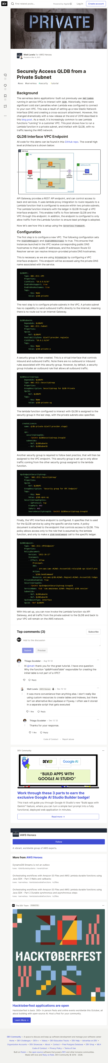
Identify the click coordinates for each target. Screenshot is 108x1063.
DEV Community (14, 1037)
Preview (42, 650)
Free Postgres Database (72, 1044)
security (43, 83)
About (47, 1044)
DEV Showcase (36, 1044)
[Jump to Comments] (5, 87)
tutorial (54, 83)
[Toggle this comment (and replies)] (19, 666)
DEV (64, 1052)
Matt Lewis (29, 54)
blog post (27, 119)
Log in (80, 3)
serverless (31, 83)
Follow (59, 841)
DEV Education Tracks (59, 1040)
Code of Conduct (50, 739)
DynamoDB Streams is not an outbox (31, 866)
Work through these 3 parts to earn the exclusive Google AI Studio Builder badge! (53, 795)
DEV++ (36, 1040)
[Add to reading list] (5, 97)
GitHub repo (71, 141)
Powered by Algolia (61, 4)
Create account (96, 3)
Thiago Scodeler (32, 661)
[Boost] (5, 106)
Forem (23, 1052)
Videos (44, 1040)
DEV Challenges (24, 1040)
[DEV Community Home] (4, 3)
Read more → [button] (58, 816)
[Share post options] (5, 115)
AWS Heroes (45, 54)
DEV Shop (90, 1044)
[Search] (12, 3)
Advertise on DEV (89, 1040)
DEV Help (76, 1040)
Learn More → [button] (22, 1020)
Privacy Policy (56, 1048)
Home (11, 1040)
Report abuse (68, 739)
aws (20, 83)
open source (37, 1052)
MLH (99, 1044)
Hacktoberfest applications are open (41, 1005)
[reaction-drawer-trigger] (5, 76)
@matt (31, 665)
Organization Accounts (17, 1044)
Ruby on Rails (48, 1055)
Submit (27, 650)
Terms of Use (70, 1048)
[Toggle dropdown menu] (98, 660)
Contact (56, 1044)
